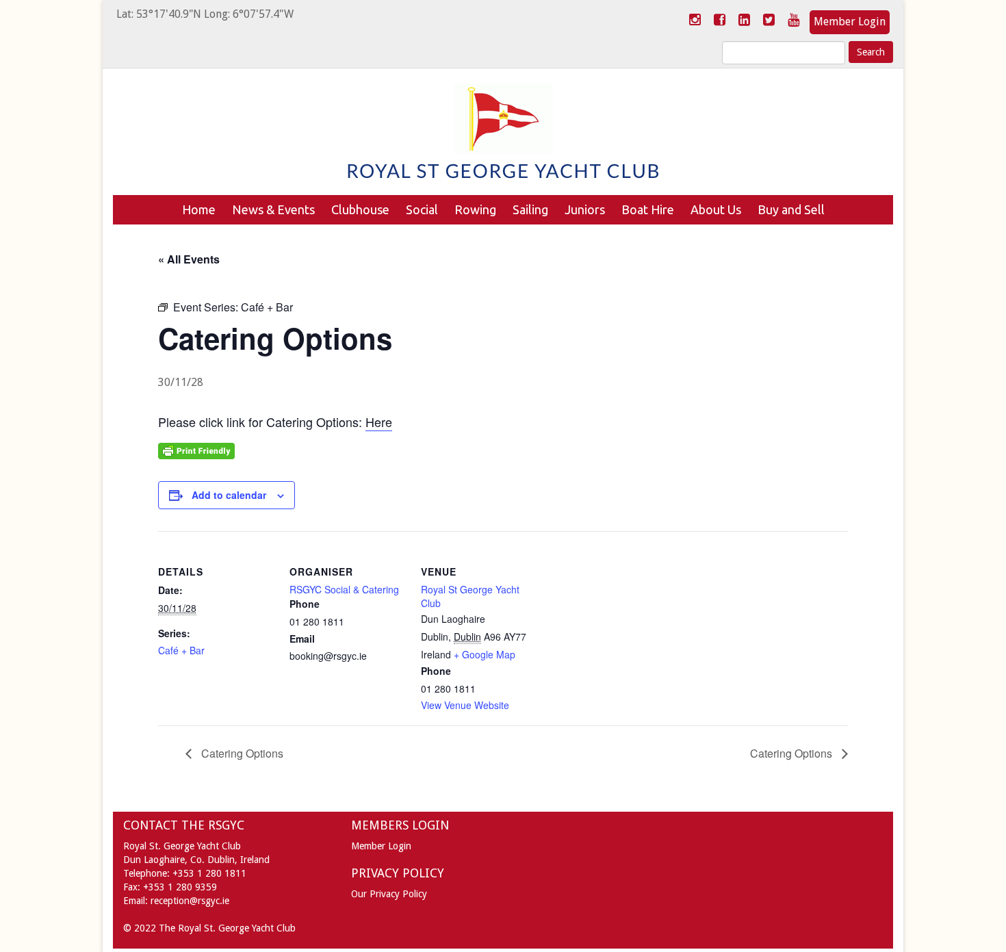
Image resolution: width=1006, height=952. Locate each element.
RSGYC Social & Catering (344, 589)
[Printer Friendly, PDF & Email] (196, 449)
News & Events (273, 209)
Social (422, 209)
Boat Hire (647, 209)
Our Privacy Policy (389, 893)
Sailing (530, 209)
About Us (716, 209)
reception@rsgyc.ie (190, 900)
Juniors (585, 209)
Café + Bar (181, 650)
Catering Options (240, 753)
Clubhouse (360, 209)
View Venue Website (465, 705)
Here (378, 421)
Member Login (850, 21)
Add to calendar (229, 495)
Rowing (475, 209)
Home (199, 209)
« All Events (189, 259)
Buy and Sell (791, 209)
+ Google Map (484, 654)
